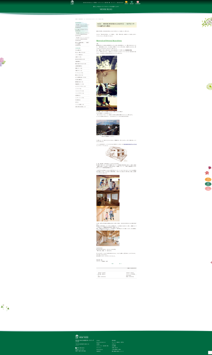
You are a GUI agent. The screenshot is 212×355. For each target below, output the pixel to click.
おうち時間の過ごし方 (79, 77)
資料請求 (132, 2)
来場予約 (126, 2)
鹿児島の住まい (78, 81)
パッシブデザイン (78, 93)
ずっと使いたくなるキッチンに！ (81, 29)
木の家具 (77, 100)
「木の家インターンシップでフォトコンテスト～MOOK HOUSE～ (82, 25)
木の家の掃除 (78, 79)
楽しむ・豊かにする (79, 52)
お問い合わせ (115, 347)
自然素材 (77, 95)
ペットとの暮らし (78, 104)
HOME (98, 340)
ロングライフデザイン (79, 86)
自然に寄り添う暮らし (79, 106)
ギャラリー (113, 2)
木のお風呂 (77, 50)
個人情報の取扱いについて (118, 351)
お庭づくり (77, 57)
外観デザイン (78, 70)
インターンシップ (78, 97)
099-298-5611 (80, 348)
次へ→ (120, 263)
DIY (76, 102)
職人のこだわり (78, 75)
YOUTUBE (115, 328)
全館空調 (77, 61)
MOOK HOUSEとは (88, 2)
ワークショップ (78, 72)
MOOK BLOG (120, 2)
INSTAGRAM (106, 328)
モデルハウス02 (103, 223)
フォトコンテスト (78, 91)
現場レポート (78, 68)
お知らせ (114, 344)
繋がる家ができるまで (79, 63)
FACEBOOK (97, 328)
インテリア (77, 88)
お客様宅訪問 (78, 66)
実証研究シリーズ (78, 84)
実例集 (95, 2)
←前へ (112, 263)
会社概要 (114, 345)
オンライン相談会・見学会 (138, 2)
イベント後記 (78, 54)
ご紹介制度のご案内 (116, 349)
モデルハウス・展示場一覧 (103, 2)
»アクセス (77, 345)
